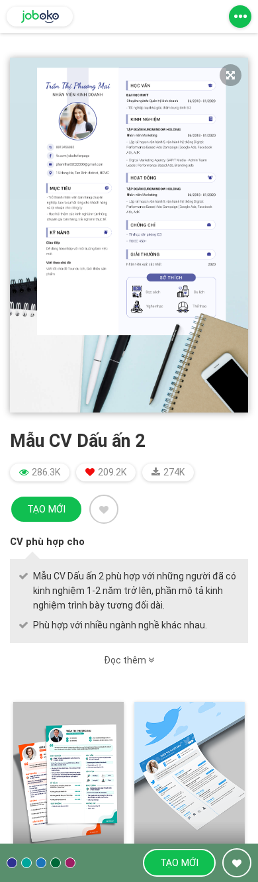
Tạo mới (46, 509)
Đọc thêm (126, 660)
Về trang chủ (40, 16)
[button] (240, 16)
